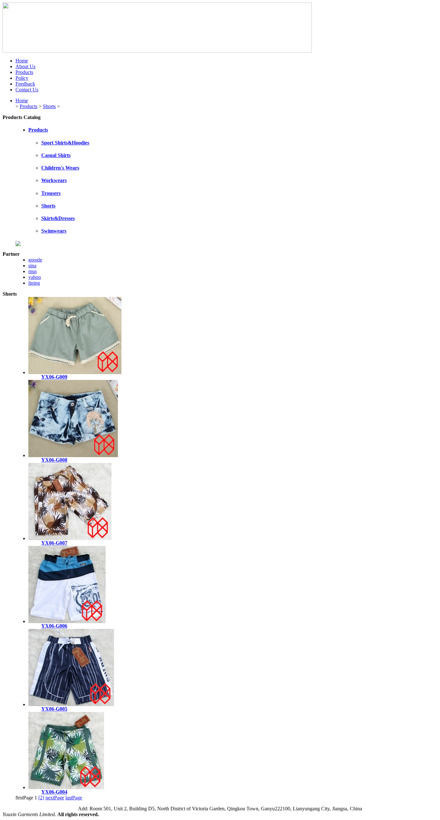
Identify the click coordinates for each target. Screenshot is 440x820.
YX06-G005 (54, 709)
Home (21, 60)
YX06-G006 (54, 626)
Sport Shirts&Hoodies (65, 142)
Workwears (54, 180)
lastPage (73, 797)
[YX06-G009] (74, 372)
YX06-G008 (54, 460)
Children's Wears (60, 167)
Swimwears (53, 231)
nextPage (54, 797)
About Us (25, 66)
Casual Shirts (56, 155)
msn (32, 271)
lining (34, 283)
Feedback (25, 84)
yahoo (34, 277)
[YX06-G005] (71, 704)
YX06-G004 (54, 792)
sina (32, 265)
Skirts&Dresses (58, 218)
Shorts (49, 106)
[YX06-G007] (69, 538)
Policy (21, 78)
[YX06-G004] (66, 787)
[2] (41, 797)
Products (24, 72)
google (35, 260)
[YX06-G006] (67, 621)
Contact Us (26, 89)
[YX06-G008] (73, 455)
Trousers (51, 193)
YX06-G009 (54, 377)
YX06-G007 (54, 543)
